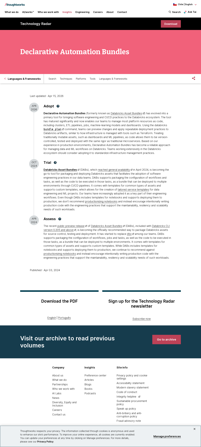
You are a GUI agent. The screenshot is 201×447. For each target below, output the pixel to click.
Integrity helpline (126, 396)
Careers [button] (98, 12)
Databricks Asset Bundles (126, 113)
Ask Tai (192, 11)
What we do (59, 379)
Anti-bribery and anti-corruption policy (129, 415)
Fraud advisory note (129, 420)
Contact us (58, 414)
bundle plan (52, 129)
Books (88, 388)
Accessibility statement (130, 383)
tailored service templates (133, 189)
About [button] (110, 12)
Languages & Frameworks (113, 78)
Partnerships (60, 384)
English (51, 317)
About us (57, 375)
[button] (58, 106)
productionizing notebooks (101, 201)
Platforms (81, 78)
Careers (57, 409)
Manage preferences (167, 436)
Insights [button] (67, 12)
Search (176, 12)
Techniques (66, 78)
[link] (171, 24)
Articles (89, 379)
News (55, 397)
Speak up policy (126, 408)
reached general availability (114, 169)
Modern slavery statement (133, 387)
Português (64, 317)
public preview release (70, 225)
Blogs (87, 384)
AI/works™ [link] (28, 12)
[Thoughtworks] (15, 3)
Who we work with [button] (48, 12)
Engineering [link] (82, 12)
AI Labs (56, 393)
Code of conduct (127, 392)
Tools (92, 78)
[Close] (194, 429)
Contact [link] (122, 12)
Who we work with (63, 388)
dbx (129, 233)
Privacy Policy (45, 441)
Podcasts (90, 393)
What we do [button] (12, 12)
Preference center (95, 375)
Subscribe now (141, 318)
